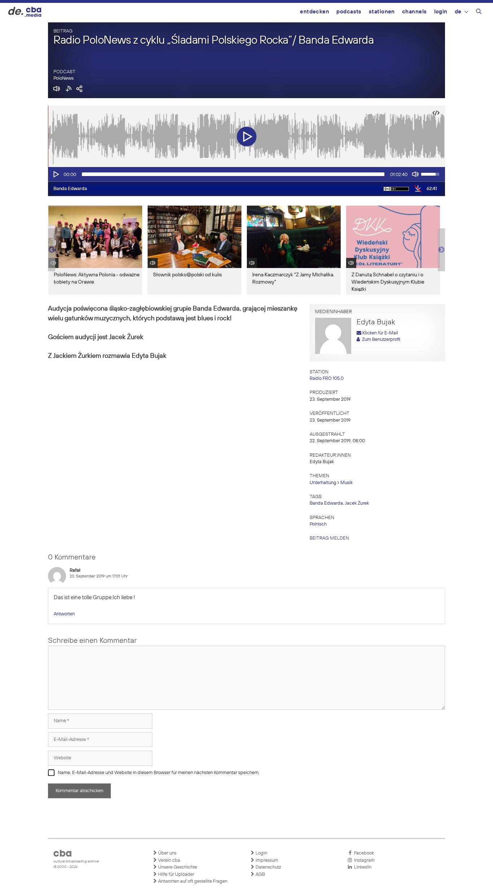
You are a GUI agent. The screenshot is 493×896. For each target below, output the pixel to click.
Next (441, 250)
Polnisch (318, 524)
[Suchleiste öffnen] (478, 12)
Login (441, 11)
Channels (414, 11)
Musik (346, 482)
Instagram (363, 860)
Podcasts (349, 11)
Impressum (266, 860)
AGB (259, 874)
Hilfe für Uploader (175, 874)
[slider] (233, 174)
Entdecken (314, 11)
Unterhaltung (323, 482)
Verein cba (168, 860)
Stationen (382, 11)
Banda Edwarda (326, 503)
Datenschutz (267, 867)
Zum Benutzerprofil (380, 339)
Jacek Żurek (357, 503)
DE (458, 11)
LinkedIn (361, 867)
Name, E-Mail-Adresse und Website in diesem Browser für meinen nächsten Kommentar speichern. (158, 772)
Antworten (64, 614)
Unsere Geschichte (177, 867)
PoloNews (63, 78)
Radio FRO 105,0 (327, 378)
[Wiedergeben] (55, 174)
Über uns (166, 853)
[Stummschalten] (415, 174)
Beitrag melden (329, 538)
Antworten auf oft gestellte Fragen (192, 881)
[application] (246, 174)
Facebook (363, 853)
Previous (51, 250)
